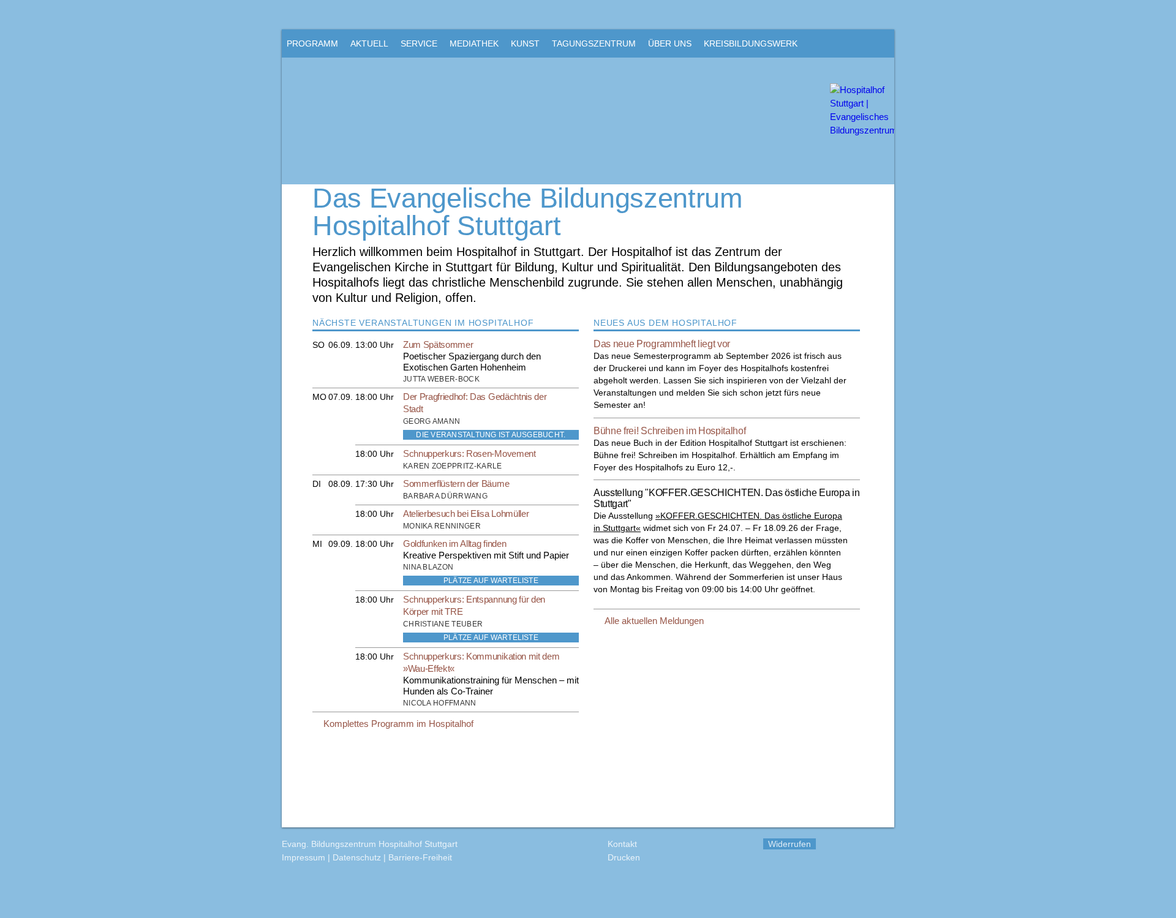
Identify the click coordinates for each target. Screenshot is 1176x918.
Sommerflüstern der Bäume (456, 483)
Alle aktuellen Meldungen (654, 620)
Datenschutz (357, 857)
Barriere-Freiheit (420, 857)
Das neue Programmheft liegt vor (662, 344)
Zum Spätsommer (438, 344)
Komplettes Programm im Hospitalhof (398, 723)
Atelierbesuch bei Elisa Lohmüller (466, 513)
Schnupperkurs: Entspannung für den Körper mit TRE (474, 605)
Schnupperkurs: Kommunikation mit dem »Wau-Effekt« (481, 662)
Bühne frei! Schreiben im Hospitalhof (669, 431)
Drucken (624, 857)
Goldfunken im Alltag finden (454, 543)
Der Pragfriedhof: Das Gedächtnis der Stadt (474, 402)
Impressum (303, 857)
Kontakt (622, 844)
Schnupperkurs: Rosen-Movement (469, 453)
